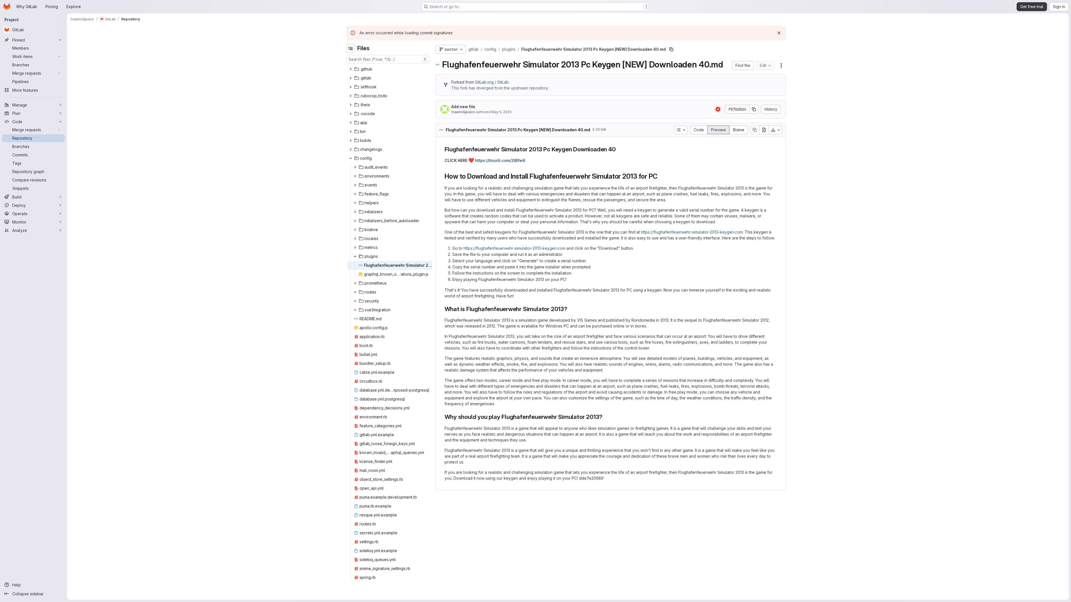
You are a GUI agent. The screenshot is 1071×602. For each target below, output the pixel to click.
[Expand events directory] (355, 185)
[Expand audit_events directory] (355, 167)
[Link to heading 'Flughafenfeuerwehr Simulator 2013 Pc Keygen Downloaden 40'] (619, 149)
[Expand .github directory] (350, 69)
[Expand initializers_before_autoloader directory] (355, 220)
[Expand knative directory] (355, 229)
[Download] (775, 129)
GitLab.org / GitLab (492, 82)
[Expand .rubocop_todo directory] (350, 96)
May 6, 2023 (501, 112)
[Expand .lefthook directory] (350, 87)
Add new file (463, 106)
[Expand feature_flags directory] (355, 194)
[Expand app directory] (350, 122)
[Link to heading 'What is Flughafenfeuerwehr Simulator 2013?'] (570, 308)
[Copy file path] (671, 49)
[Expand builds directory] (350, 140)
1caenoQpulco (463, 112)
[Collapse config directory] (350, 158)
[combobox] (388, 59)
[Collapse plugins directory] (355, 256)
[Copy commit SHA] (754, 109)
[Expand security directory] (355, 301)
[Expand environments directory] (355, 176)
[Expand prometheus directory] (355, 283)
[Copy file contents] (754, 129)
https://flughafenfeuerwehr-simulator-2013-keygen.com (692, 232)
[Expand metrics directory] (355, 247)
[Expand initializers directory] (355, 211)
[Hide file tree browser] (350, 48)
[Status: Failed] (718, 109)
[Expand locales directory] (355, 238)
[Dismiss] (779, 33)
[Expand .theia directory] (350, 104)
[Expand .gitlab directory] (350, 78)
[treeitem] (388, 69)
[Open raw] (763, 129)
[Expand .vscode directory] (350, 113)
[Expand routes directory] (355, 292)
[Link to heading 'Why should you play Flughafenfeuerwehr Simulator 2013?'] (605, 416)
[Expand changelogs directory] (350, 149)
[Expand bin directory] (350, 131)
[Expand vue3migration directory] (355, 310)
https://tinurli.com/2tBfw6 (500, 160)
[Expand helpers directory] (355, 203)
